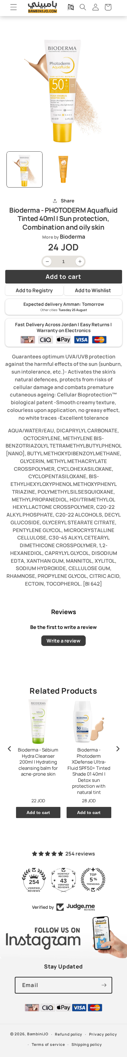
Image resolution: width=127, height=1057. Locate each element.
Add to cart (38, 812)
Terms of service (48, 1044)
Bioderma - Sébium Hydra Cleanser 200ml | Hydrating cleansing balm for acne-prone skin (38, 762)
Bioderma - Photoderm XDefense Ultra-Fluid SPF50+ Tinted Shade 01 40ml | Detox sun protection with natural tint (89, 771)
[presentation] (9, 749)
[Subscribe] (103, 985)
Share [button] (67, 200)
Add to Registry (34, 290)
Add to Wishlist (93, 290)
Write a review (63, 640)
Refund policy (68, 1034)
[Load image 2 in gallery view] (63, 169)
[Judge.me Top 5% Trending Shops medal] (93, 879)
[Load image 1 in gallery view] (24, 169)
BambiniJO (37, 1034)
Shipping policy (87, 1044)
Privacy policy (103, 1034)
